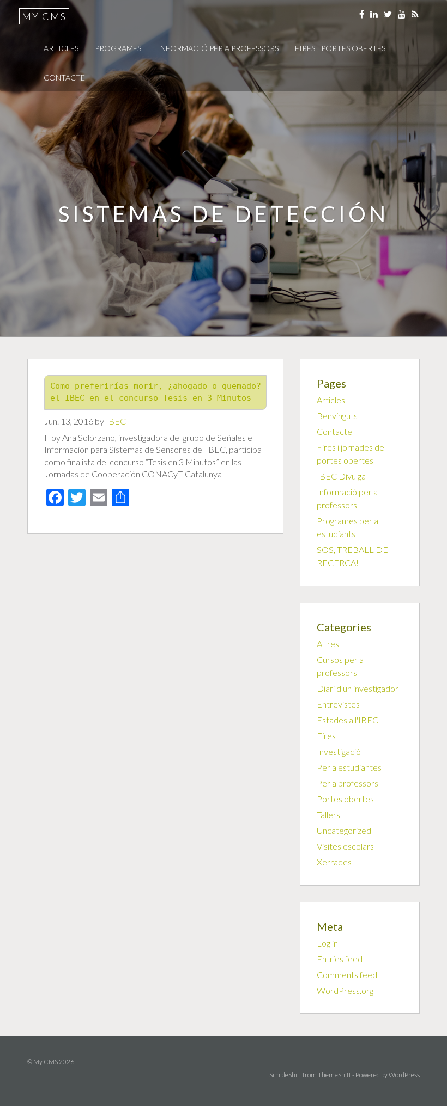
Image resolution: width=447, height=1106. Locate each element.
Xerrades (334, 862)
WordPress (404, 1075)
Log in (327, 943)
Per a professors (347, 783)
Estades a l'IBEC (347, 720)
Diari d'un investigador (357, 688)
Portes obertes (345, 799)
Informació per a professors (218, 48)
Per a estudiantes (349, 767)
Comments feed (347, 974)
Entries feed (340, 959)
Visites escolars (345, 846)
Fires (326, 735)
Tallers (328, 814)
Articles (61, 48)
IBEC (116, 421)
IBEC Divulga (341, 476)
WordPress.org (345, 990)
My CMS (44, 16)
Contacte (64, 77)
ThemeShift (334, 1075)
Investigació (339, 751)
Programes (118, 48)
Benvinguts (337, 415)
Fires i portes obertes (340, 48)
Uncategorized (344, 830)
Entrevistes (338, 704)
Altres (328, 643)
